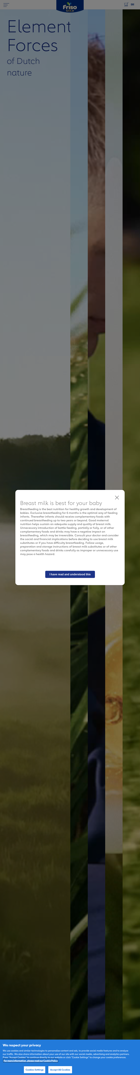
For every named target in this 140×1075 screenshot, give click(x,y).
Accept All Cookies (60, 1069)
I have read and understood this (70, 574)
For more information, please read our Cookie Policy (31, 1060)
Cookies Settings (35, 1069)
